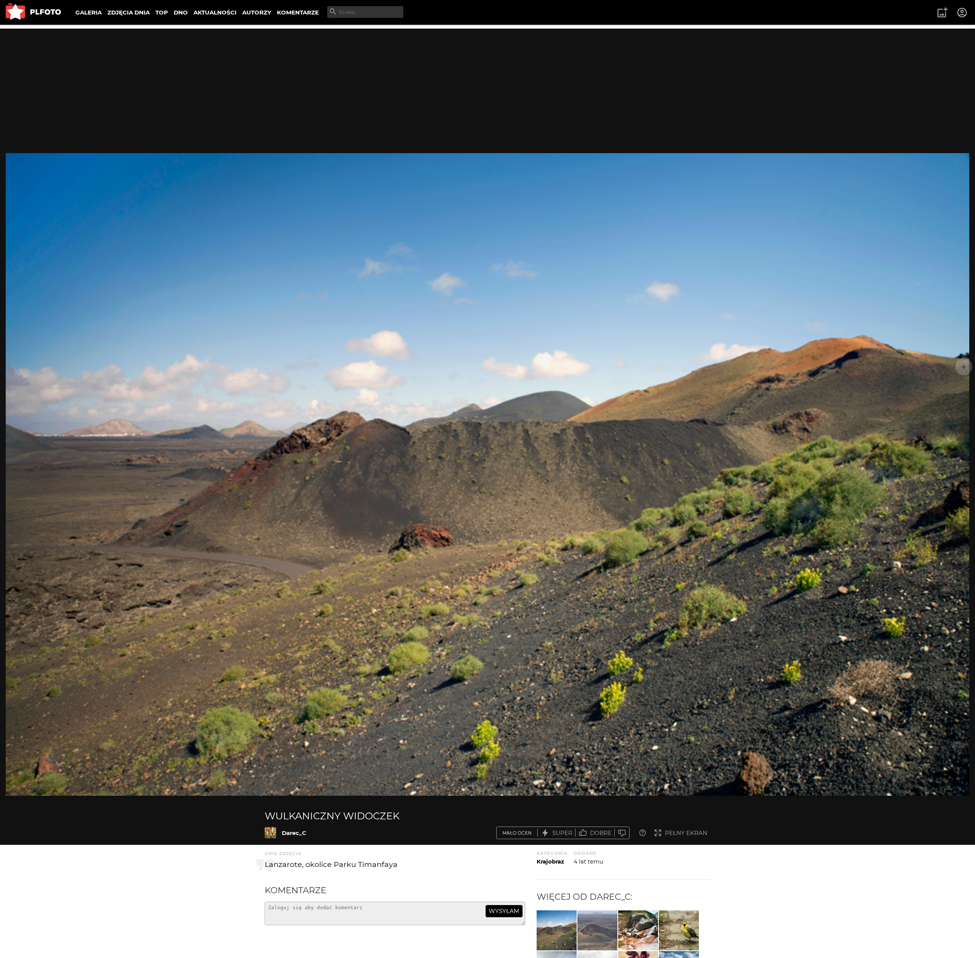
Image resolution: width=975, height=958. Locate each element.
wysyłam (504, 911)
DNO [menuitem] (181, 12)
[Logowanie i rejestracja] (962, 12)
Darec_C (294, 832)
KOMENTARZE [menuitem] (298, 12)
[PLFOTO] (33, 12)
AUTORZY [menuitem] (256, 12)
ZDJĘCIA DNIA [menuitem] (128, 12)
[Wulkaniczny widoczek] (270, 832)
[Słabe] (622, 833)
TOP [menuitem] (161, 12)
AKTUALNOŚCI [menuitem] (215, 12)
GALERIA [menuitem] (88, 12)
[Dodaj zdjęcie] (942, 12)
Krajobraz (550, 861)
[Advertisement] (487, 82)
